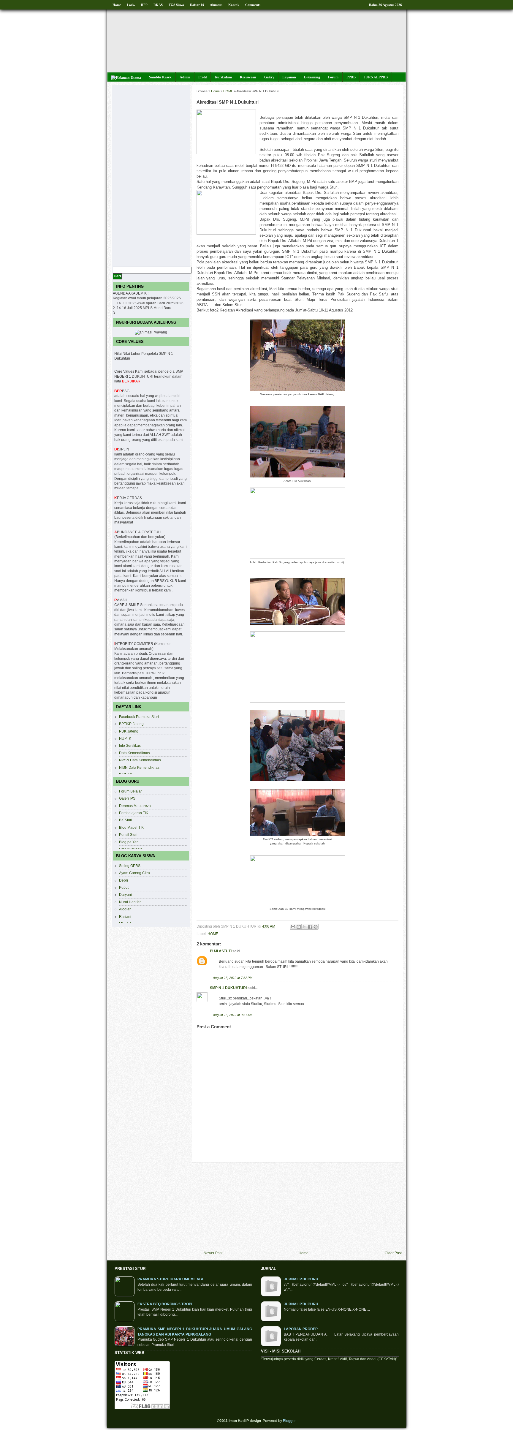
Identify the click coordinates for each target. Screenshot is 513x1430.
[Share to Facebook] (310, 927)
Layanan (289, 77)
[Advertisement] (302, 1207)
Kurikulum (223, 77)
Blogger (289, 1421)
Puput (124, 887)
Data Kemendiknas (134, 753)
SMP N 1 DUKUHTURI (228, 988)
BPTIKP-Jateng (131, 724)
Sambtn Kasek (160, 77)
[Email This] (293, 927)
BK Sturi (125, 820)
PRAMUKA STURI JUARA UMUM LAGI (170, 1279)
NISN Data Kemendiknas (139, 767)
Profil (202, 77)
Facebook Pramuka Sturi (139, 717)
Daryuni (125, 894)
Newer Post (213, 1253)
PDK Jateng (128, 731)
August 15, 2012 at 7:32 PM (232, 978)
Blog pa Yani (129, 842)
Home (117, 5)
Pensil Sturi (128, 834)
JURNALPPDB (376, 77)
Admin (185, 77)
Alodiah (125, 909)
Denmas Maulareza (135, 806)
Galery (269, 77)
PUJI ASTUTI (221, 951)
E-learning (312, 77)
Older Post (393, 1253)
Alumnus (216, 5)
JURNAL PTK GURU (301, 1279)
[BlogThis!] (299, 927)
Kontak (233, 5)
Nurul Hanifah (130, 902)
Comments (252, 5)
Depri (123, 880)
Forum (333, 77)
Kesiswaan (248, 77)
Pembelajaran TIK (133, 813)
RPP (144, 5)
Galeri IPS (127, 798)
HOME (228, 91)
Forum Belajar (130, 791)
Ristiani (125, 916)
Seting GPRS (129, 866)
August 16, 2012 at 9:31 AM (232, 1015)
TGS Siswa (176, 5)
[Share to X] (304, 927)
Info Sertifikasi (130, 745)
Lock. (131, 5)
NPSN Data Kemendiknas (140, 760)
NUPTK (125, 738)
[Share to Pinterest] (316, 927)
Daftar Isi (197, 5)
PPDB (351, 77)
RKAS (158, 5)
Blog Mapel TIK (131, 827)
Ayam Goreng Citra (134, 873)
